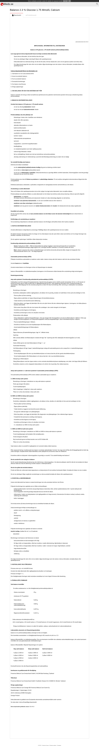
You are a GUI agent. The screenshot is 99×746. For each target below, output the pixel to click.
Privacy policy (53, 745)
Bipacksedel (17, 15)
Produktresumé (31, 15)
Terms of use (45, 745)
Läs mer (65, 1)
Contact (59, 745)
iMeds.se (8, 4)
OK (69, 1)
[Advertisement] (4, 69)
